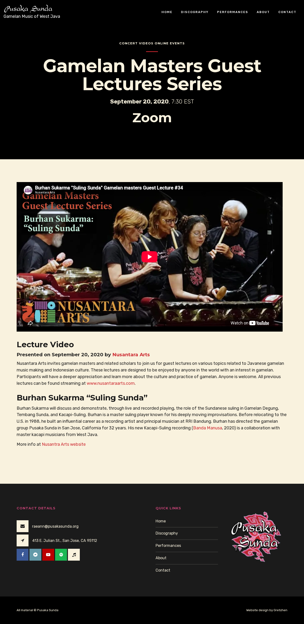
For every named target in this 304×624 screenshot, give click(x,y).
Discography (195, 12)
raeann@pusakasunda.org (55, 526)
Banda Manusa (207, 428)
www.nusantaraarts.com (111, 383)
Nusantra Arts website (64, 444)
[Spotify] (61, 555)
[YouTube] (48, 555)
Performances (232, 12)
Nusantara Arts (131, 354)
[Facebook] (22, 555)
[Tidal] (74, 555)
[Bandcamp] (35, 555)
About (263, 12)
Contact (287, 12)
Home (167, 12)
